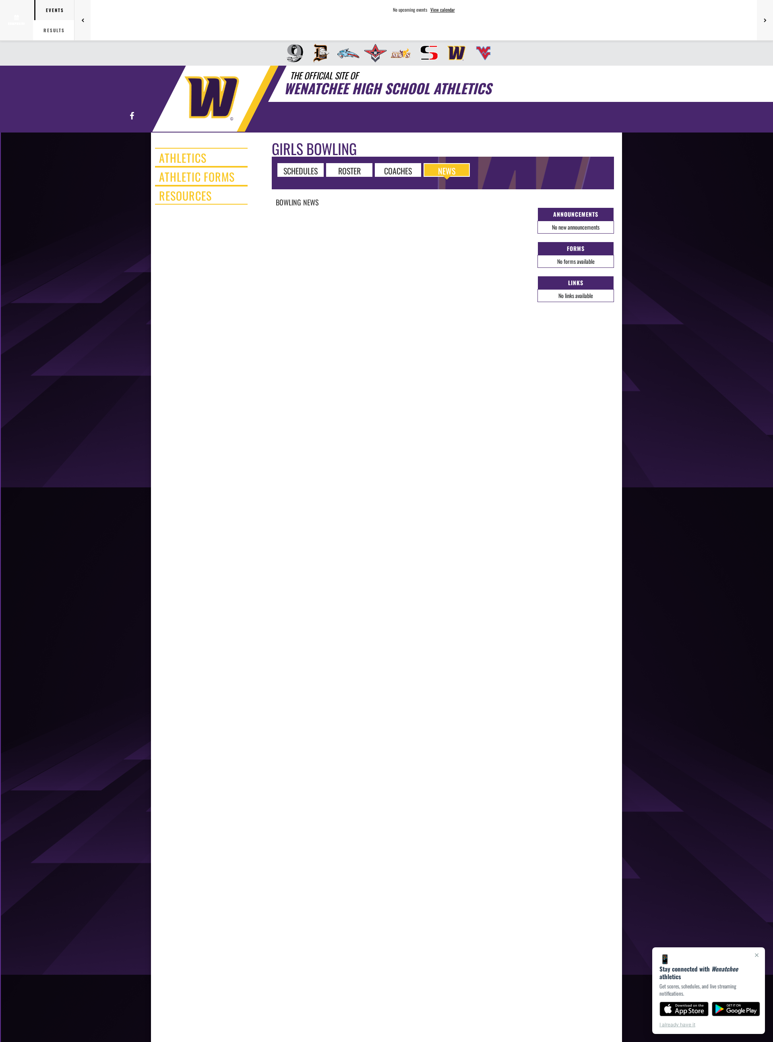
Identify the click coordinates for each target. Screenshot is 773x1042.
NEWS (446, 170)
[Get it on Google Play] (736, 1009)
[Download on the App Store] (684, 1009)
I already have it (677, 1024)
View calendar (442, 9)
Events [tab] (55, 10)
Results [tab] (54, 30)
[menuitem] (292, 53)
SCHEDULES (300, 170)
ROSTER (349, 170)
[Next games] (765, 20)
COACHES (398, 170)
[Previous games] (82, 20)
